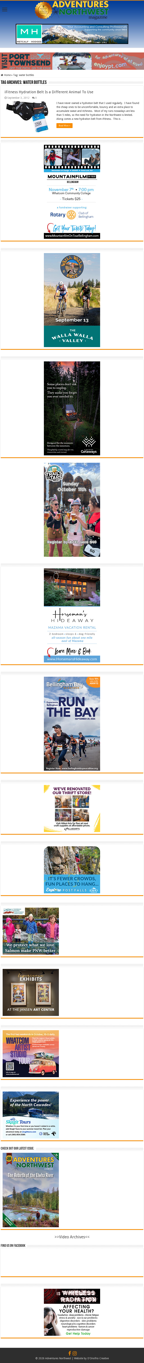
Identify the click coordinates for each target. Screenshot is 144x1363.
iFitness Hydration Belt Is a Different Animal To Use (48, 92)
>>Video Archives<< (72, 1237)
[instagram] (74, 1353)
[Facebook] (69, 1353)
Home (7, 75)
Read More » (64, 125)
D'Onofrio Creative (98, 1358)
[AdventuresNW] (72, 9)
